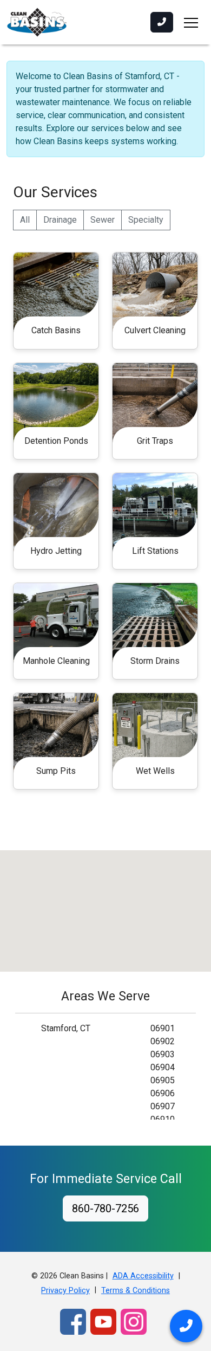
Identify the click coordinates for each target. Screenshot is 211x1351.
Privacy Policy (65, 1290)
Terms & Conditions (135, 1290)
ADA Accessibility (143, 1276)
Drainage (60, 220)
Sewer (102, 220)
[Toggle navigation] (191, 22)
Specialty (145, 220)
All (25, 220)
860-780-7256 (105, 1208)
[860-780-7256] (161, 22)
